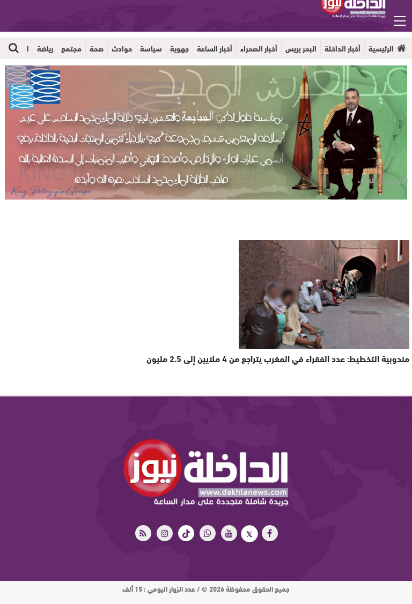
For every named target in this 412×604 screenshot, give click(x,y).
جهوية (179, 48)
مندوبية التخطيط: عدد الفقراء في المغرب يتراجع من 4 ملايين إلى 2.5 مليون (277, 358)
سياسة (151, 48)
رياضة (45, 48)
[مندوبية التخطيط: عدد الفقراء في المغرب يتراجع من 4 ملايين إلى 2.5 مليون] (324, 294)
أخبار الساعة (214, 48)
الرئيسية (381, 48)
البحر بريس (301, 48)
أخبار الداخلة (342, 48)
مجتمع (71, 48)
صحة (97, 48)
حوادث (122, 48)
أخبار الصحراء (258, 48)
